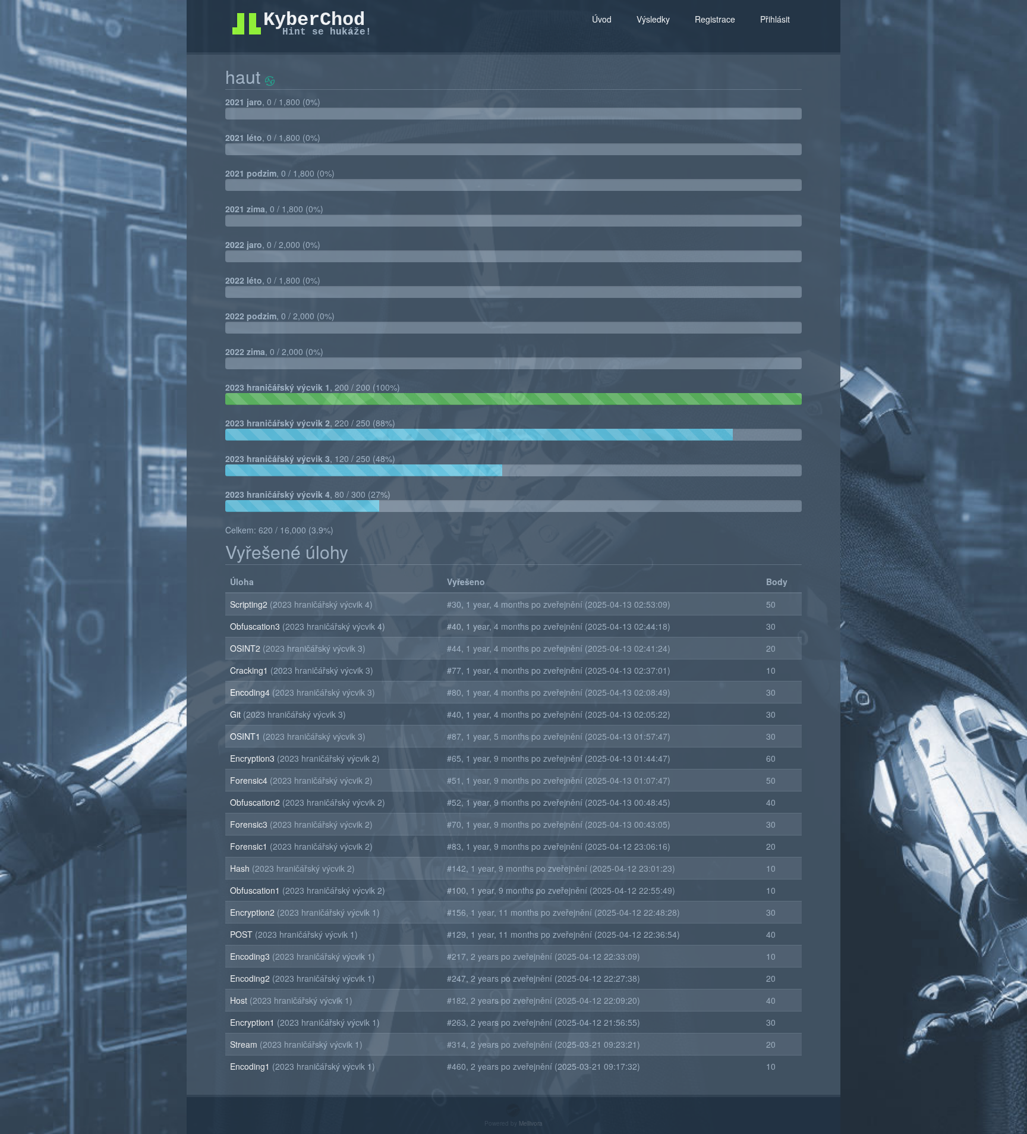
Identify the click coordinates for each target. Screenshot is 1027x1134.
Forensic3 (250, 824)
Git (236, 714)
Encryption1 (253, 1022)
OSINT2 (246, 648)
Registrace (715, 19)
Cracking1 (250, 670)
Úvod (602, 19)
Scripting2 (250, 604)
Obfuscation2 (256, 802)
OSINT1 (246, 736)
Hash (241, 868)
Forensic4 (250, 780)
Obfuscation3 (256, 626)
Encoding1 (251, 1066)
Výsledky (653, 19)
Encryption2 (253, 912)
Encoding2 (251, 978)
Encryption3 (253, 758)
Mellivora (531, 1123)
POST (242, 934)
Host (240, 1000)
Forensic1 (250, 846)
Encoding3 (251, 956)
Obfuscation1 (256, 890)
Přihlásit (775, 19)
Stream (245, 1044)
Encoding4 (251, 692)
